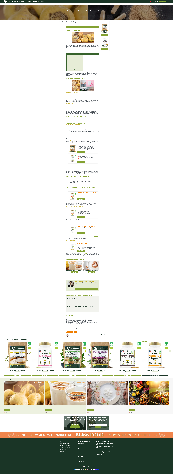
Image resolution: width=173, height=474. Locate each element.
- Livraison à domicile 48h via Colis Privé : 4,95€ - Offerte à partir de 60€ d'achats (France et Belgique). (104, 449)
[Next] (170, 351)
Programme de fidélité (81, 443)
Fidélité (42, 1)
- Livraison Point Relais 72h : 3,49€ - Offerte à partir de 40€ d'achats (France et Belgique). (104, 444)
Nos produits (16, 1)
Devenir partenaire (80, 459)
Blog (28, 1)
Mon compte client (80, 446)
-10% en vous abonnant (81, 445)
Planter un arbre (80, 448)
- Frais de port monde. (99, 454)
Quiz (31, 1)
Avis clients (79, 453)
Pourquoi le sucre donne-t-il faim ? (93, 406)
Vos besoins (23, 1)
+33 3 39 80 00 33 (155, 1)
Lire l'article (7, 409)
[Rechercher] (167, 1)
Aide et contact (36, 1)
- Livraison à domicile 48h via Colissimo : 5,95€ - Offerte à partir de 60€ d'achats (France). (104, 447)
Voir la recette (74, 272)
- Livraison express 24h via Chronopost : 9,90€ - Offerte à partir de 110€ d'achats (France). (104, 452)
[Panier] (168, 1)
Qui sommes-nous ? (81, 451)
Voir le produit (81, 151)
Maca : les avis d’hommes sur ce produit (11, 406)
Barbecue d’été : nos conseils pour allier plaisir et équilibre (140, 406)
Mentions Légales (80, 456)
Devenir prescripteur (81, 461)
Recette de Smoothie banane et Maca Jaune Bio (54, 406)
